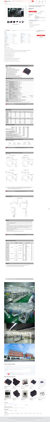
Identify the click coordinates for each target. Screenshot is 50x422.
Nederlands (26, 418)
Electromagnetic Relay (11, 410)
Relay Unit (41, 413)
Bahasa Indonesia (41, 418)
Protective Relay (15, 410)
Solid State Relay (6, 410)
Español (13, 418)
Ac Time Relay (34, 413)
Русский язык (20, 418)
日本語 (31, 418)
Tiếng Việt (38, 418)
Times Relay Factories (12, 413)
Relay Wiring (37, 413)
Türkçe (36, 418)
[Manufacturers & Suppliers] (7, 1)
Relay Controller (25, 413)
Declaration (31, 419)
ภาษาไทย (34, 418)
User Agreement (28, 419)
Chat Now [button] (42, 11)
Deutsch (24, 418)
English (11, 418)
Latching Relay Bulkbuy (7, 414)
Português (15, 418)
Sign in (45, 1)
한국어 (29, 418)
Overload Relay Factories (17, 413)
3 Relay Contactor (30, 413)
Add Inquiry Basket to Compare (16, 24)
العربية (28, 418)
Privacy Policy (33, 419)
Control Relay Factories (7, 413)
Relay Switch (22, 413)
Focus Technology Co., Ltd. (21, 419)
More (4, 415)
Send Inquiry (32, 11)
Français (17, 418)
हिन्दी (32, 418)
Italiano (22, 418)
